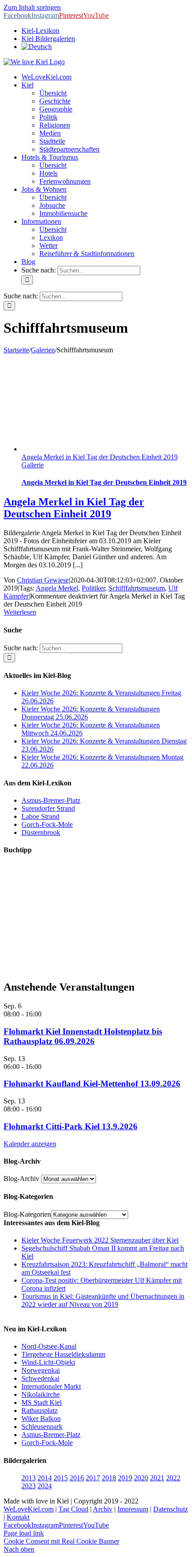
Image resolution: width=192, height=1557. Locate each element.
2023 (28, 1486)
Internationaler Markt (51, 1386)
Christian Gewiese (43, 580)
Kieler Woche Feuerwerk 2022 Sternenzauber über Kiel (100, 1240)
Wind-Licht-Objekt (48, 1362)
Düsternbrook (40, 832)
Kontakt (18, 1517)
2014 (45, 1478)
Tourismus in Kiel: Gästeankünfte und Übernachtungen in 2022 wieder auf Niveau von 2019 (102, 1300)
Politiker (93, 588)
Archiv (103, 1509)
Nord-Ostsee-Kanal (48, 1346)
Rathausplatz (39, 1410)
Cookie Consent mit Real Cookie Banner (61, 1541)
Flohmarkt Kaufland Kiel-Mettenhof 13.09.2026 (92, 1083)
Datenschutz (170, 1509)
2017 (93, 1478)
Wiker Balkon (41, 1418)
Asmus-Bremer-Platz (50, 800)
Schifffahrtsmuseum (137, 588)
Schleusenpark (42, 1426)
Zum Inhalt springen (32, 7)
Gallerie (32, 465)
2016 (77, 1478)
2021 (157, 1478)
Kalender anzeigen (30, 1144)
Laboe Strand (40, 816)
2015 (61, 1478)
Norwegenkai (40, 1370)
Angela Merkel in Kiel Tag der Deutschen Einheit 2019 (99, 457)
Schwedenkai (40, 1378)
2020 (141, 1478)
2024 (45, 1486)
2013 (28, 1478)
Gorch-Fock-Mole (47, 824)
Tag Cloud (73, 1509)
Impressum (132, 1509)
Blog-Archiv (21, 1178)
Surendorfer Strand (48, 808)
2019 (125, 1478)
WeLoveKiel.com (29, 1509)
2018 (109, 1478)
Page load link (24, 1533)
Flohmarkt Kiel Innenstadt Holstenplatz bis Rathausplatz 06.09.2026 (83, 1036)
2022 (173, 1478)
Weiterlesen (20, 612)
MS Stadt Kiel (41, 1402)
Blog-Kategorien (27, 1214)
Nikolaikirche (40, 1394)
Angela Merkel (57, 588)
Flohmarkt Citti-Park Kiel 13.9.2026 (71, 1126)
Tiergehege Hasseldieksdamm (63, 1354)
